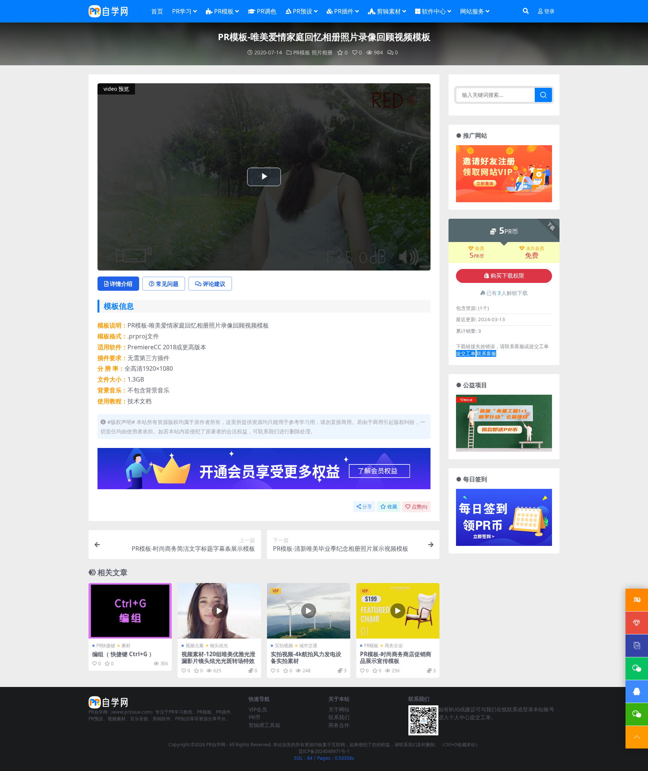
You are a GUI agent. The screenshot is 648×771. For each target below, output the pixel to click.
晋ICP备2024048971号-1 (324, 751)
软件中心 (434, 11)
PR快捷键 (105, 645)
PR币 (254, 717)
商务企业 (394, 645)
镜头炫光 (219, 645)
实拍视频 (284, 645)
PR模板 (224, 11)
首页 (157, 11)
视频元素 (195, 645)
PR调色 (266, 11)
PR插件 (344, 11)
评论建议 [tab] (214, 283)
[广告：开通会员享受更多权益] (264, 471)
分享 (367, 506)
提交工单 (466, 353)
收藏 (392, 506)
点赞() (419, 506)
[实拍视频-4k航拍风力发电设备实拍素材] (308, 611)
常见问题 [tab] (167, 283)
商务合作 (339, 725)
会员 (479, 248)
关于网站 (339, 709)
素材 (126, 645)
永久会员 (535, 248)
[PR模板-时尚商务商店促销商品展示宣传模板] (398, 611)
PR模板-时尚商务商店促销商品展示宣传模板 (395, 657)
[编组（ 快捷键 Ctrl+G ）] (130, 611)
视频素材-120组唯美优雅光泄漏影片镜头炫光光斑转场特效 (218, 657)
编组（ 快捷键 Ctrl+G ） (123, 654)
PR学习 (182, 11)
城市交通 (308, 645)
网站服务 (472, 11)
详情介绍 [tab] (121, 283)
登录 (549, 11)
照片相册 (322, 52)
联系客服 (486, 353)
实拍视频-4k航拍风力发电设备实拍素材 (306, 657)
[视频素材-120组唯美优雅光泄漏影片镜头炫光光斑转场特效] (219, 611)
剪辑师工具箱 (264, 725)
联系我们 (339, 717)
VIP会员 (258, 709)
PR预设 (302, 11)
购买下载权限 (507, 276)
